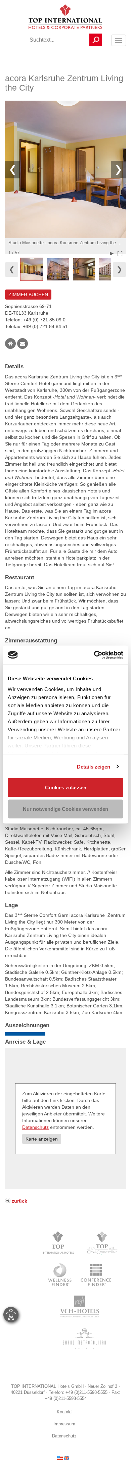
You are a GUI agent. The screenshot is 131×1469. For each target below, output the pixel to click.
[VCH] (79, 1306)
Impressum (64, 1424)
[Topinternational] (60, 1243)
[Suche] (95, 40)
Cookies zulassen (65, 787)
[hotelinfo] (63, 1457)
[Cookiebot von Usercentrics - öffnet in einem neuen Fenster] (94, 654)
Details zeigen (93, 766)
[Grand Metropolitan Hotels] (83, 1338)
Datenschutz (35, 1127)
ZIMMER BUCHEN (28, 294)
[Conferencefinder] (96, 1275)
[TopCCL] (102, 1243)
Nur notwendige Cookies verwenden (65, 808)
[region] (65, 269)
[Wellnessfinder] (60, 1275)
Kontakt (64, 1412)
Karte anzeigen (42, 1139)
